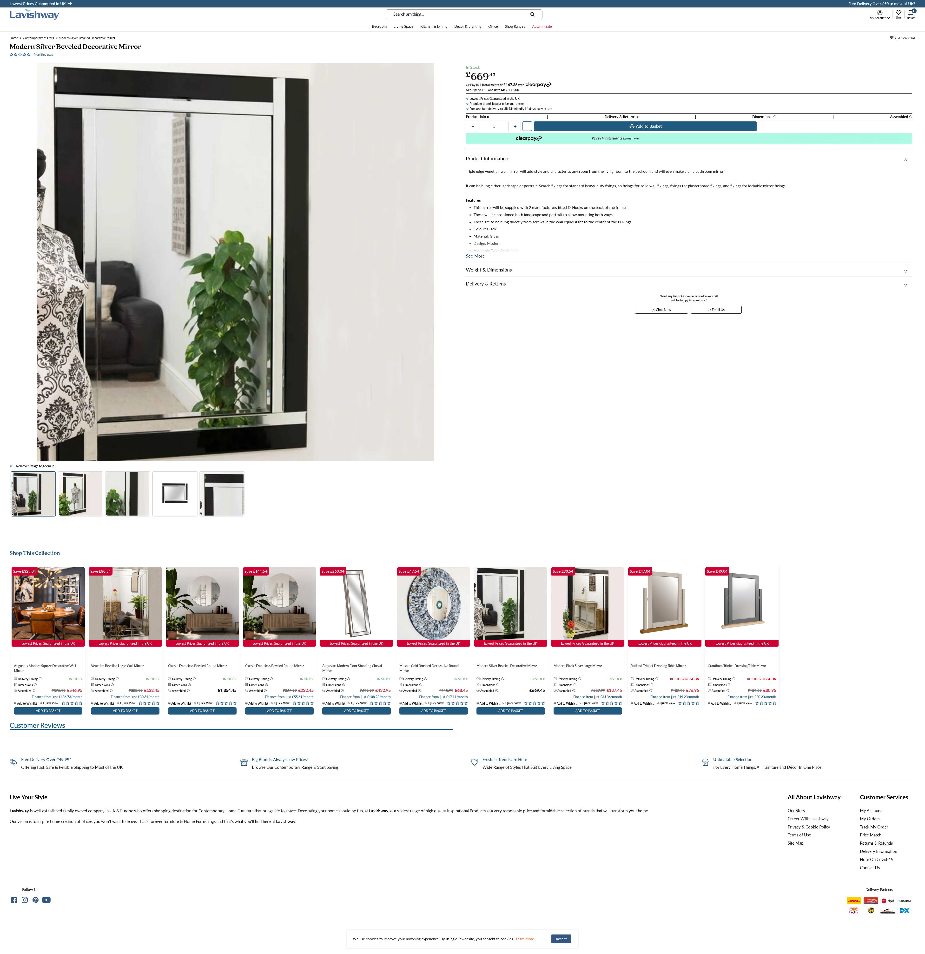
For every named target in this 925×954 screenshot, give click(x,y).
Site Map (796, 843)
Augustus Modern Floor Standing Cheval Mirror (352, 668)
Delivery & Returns (620, 116)
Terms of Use (799, 834)
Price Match (870, 834)
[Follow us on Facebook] (14, 901)
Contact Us (870, 867)
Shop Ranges (515, 26)
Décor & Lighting (467, 26)
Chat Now (663, 310)
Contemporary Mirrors (38, 38)
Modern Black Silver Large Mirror (578, 666)
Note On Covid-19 (876, 859)
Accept (561, 939)
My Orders (869, 818)
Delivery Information (878, 851)
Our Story (796, 810)
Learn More (525, 939)
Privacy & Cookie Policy (809, 826)
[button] (20, 54)
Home (14, 38)
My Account (878, 18)
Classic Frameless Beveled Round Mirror (197, 666)
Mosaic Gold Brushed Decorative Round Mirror (429, 668)
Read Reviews (43, 55)
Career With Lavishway (808, 818)
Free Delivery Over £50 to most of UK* (881, 3)
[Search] (533, 14)
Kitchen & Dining (433, 26)
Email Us (718, 310)
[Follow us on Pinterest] (35, 901)
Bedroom (379, 26)
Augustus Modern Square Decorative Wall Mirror (45, 668)
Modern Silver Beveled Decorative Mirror (506, 666)
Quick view (50, 703)
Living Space (403, 26)
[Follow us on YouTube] (46, 900)
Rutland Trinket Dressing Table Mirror (658, 666)
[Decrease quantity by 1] (473, 126)
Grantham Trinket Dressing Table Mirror (737, 666)
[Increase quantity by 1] (515, 126)
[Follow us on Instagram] (24, 901)
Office (493, 26)
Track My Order (874, 826)
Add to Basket (649, 126)
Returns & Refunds (876, 843)
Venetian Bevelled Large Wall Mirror (117, 666)
